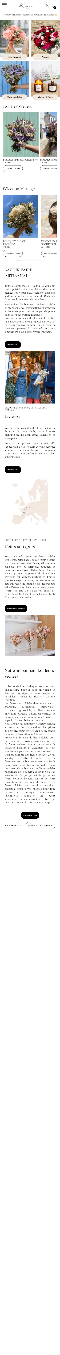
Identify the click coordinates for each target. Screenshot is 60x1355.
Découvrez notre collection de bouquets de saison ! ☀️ (30, 14)
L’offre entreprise (16, 608)
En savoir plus (30, 815)
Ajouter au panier (13, 168)
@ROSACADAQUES (40, 825)
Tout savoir (13, 344)
